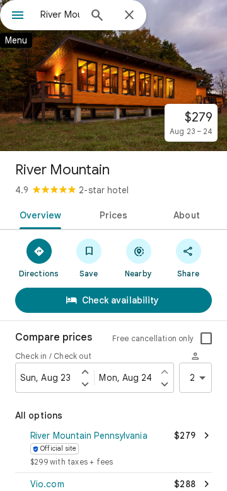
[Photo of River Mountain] (113, 75)
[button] (113, 449)
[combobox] (59, 14)
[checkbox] (206, 338)
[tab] (37, 214)
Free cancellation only (153, 338)
